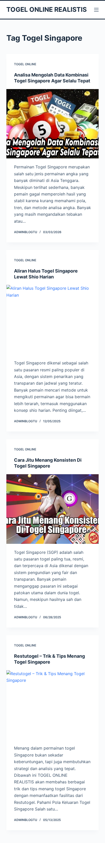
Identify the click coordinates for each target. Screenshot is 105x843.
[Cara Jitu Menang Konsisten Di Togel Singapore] (52, 509)
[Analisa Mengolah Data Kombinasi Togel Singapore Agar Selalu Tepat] (52, 124)
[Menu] (96, 9)
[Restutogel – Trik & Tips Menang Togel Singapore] (52, 705)
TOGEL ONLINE (25, 64)
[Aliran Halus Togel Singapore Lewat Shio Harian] (52, 319)
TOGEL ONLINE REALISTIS (46, 9)
